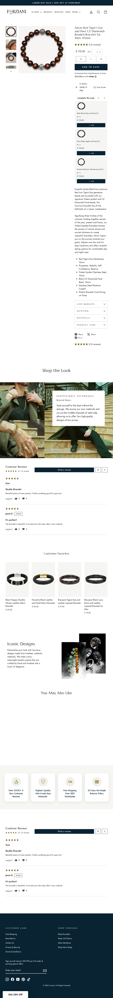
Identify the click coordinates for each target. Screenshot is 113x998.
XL (101, 59)
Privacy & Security (13, 947)
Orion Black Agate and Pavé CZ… (89, 141)
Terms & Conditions (13, 951)
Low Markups (86, 304)
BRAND (75, 12)
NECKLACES (58, 12)
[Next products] (104, 98)
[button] (82, 44)
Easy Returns (10, 938)
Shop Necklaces (64, 942)
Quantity (89, 52)
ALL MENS (35, 12)
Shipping (83, 311)
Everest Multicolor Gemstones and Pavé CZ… (91, 169)
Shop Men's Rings (65, 947)
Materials (83, 318)
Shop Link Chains (65, 938)
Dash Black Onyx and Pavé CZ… (88, 113)
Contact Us (10, 942)
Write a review (64, 469)
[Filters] (98, 469)
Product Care (86, 325)
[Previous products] (98, 98)
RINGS (67, 12)
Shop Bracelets (64, 934)
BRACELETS (48, 12)
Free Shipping (11, 934)
